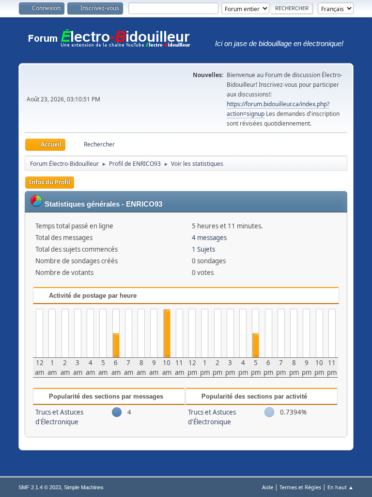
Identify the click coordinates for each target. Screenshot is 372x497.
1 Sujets (203, 249)
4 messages (209, 237)
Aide (267, 487)
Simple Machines (84, 487)
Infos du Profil (49, 182)
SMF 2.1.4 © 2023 (39, 487)
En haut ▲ (340, 487)
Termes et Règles (300, 487)
